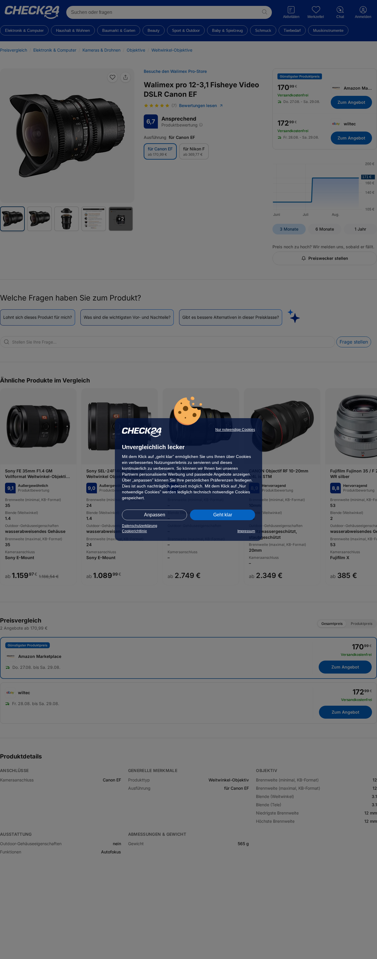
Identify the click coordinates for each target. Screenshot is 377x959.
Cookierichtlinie (134, 531)
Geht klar (222, 514)
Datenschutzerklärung (139, 526)
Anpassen (154, 514)
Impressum (246, 531)
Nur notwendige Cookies (235, 430)
